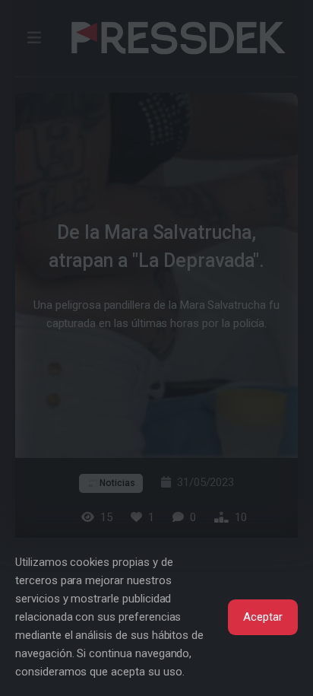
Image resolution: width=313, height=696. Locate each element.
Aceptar (263, 617)
